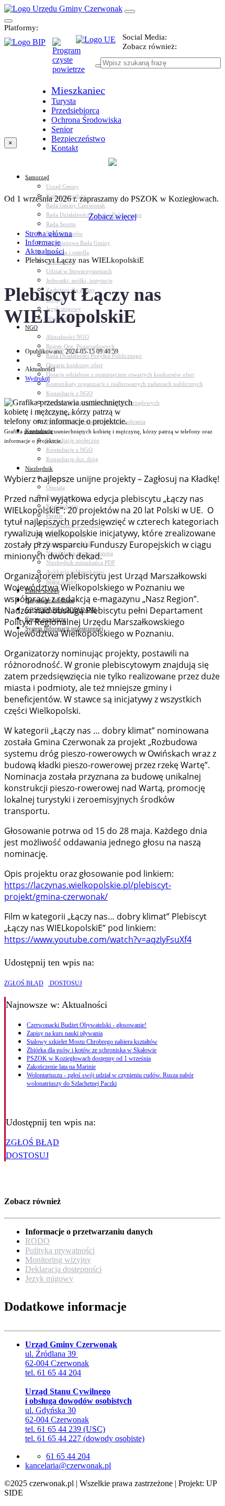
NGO (31, 327)
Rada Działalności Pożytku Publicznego (94, 355)
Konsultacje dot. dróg (72, 459)
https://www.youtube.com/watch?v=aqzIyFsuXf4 (98, 939)
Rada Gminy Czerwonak (75, 205)
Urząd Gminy (62, 186)
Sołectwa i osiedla (67, 252)
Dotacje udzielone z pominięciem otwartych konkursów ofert (120, 374)
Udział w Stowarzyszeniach (79, 271)
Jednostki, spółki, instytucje (79, 280)
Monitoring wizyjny (58, 1259)
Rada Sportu (61, 224)
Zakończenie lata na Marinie (61, 1066)
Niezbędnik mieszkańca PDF (80, 562)
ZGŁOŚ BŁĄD (23, 983)
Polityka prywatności (60, 1250)
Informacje (43, 242)
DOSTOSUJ (65, 983)
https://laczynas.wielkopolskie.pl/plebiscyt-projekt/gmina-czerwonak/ (87, 890)
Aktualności (44, 251)
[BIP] (28, 45)
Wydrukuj (37, 378)
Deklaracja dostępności (63, 1269)
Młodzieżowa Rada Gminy (78, 243)
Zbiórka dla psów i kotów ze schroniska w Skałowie (91, 1050)
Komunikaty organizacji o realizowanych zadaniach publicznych (124, 384)
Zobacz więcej (112, 216)
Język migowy (49, 1278)
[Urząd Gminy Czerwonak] (63, 8)
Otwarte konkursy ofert (74, 365)
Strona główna (48, 233)
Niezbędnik (39, 468)
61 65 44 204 (68, 1456)
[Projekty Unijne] (99, 45)
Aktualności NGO (67, 337)
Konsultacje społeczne (72, 440)
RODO (37, 1241)
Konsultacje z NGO (69, 393)
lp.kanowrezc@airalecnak (68, 1465)
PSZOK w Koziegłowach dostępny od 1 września (89, 1058)
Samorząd (37, 177)
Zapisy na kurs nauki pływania (65, 1033)
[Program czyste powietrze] (64, 48)
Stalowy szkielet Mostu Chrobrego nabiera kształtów (92, 1041)
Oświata (55, 487)
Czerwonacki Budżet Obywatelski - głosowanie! (87, 1025)
